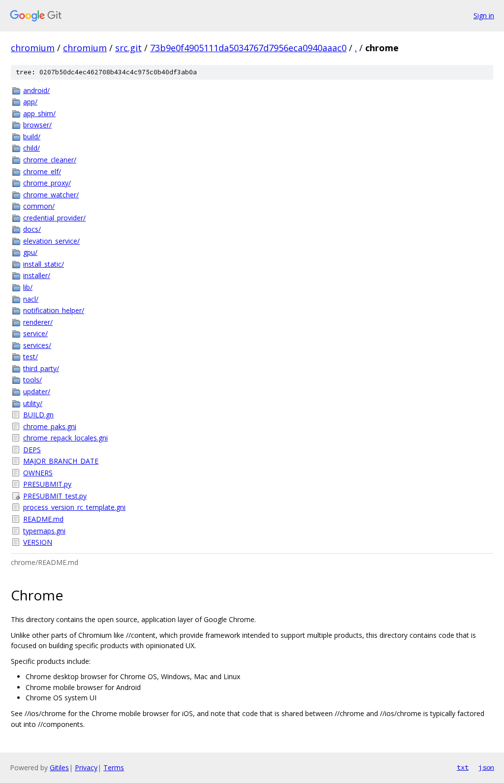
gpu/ (30, 252)
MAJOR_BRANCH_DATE (60, 461)
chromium (33, 48)
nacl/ (30, 299)
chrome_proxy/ (47, 183)
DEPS (32, 449)
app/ (30, 101)
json (486, 767)
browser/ (37, 124)
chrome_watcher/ (51, 194)
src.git (128, 48)
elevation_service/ (51, 241)
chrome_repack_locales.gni (65, 437)
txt (463, 767)
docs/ (32, 229)
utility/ (32, 403)
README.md (43, 519)
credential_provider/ (54, 217)
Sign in (483, 15)
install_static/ (43, 264)
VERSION (37, 542)
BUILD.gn (38, 414)
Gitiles (59, 767)
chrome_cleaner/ (49, 159)
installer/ (36, 275)
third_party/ (41, 368)
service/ (35, 333)
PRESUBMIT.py (47, 484)
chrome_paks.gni (49, 426)
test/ (30, 356)
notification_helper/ (53, 310)
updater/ (36, 391)
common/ (39, 206)
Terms (113, 767)
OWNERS (38, 472)
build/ (31, 136)
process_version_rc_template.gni (74, 507)
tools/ (32, 379)
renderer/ (38, 322)
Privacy (86, 767)
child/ (31, 148)
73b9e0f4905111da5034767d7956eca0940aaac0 (248, 48)
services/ (37, 345)
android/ (36, 90)
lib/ (27, 287)
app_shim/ (39, 113)
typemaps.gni (44, 530)
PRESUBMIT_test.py (55, 496)
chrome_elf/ (42, 171)
